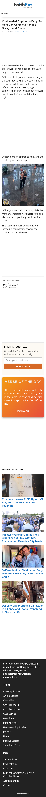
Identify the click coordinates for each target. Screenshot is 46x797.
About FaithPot (11, 780)
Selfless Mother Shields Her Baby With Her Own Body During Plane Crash (22, 573)
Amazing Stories (11, 691)
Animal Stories (10, 695)
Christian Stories (11, 709)
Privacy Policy (10, 763)
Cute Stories (9, 713)
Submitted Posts (11, 745)
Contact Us (8, 785)
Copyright (8, 768)
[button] (43, 13)
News (6, 736)
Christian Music (11, 704)
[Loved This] (4, 285)
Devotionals (9, 718)
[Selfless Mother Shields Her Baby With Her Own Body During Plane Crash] (23, 565)
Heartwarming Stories (14, 727)
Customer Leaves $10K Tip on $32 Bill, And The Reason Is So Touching (22, 502)
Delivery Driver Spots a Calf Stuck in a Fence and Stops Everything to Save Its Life (22, 609)
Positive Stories (25, 32)
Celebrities (8, 700)
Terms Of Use (10, 759)
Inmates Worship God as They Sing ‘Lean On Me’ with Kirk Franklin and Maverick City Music (22, 538)
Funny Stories (10, 722)
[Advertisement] (23, 48)
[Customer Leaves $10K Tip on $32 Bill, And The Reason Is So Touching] (23, 494)
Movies (7, 731)
